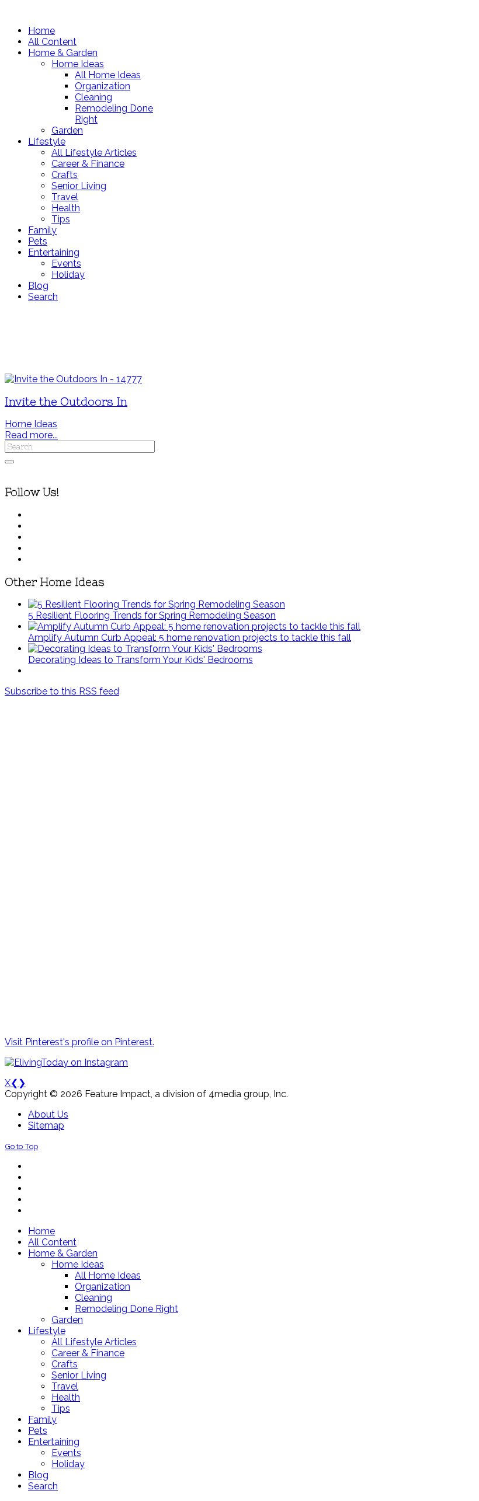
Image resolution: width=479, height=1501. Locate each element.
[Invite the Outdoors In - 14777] (73, 379)
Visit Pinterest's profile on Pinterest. (79, 1042)
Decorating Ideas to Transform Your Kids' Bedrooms (140, 659)
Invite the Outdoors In (66, 402)
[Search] (9, 461)
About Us (48, 1114)
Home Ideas (31, 424)
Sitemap (46, 1125)
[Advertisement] (239, 338)
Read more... (31, 435)
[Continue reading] (156, 604)
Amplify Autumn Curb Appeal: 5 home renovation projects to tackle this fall (189, 637)
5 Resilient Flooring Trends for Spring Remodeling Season (152, 615)
